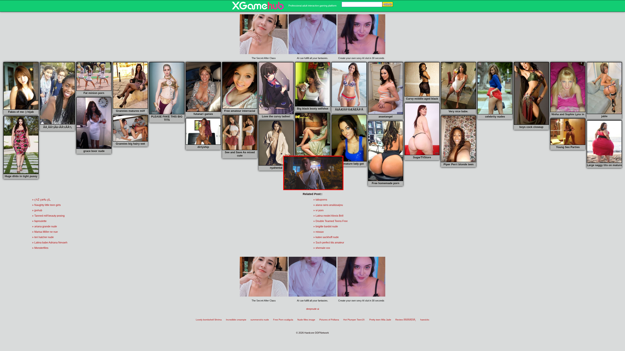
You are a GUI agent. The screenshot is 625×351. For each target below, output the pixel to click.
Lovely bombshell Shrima (209, 319)
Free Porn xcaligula (283, 319)
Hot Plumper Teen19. (354, 319)
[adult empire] (258, 8)
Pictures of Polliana (329, 319)
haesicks (424, 319)
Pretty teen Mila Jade (380, 319)
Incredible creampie (236, 319)
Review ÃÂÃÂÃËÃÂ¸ (405, 319)
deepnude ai (312, 308)
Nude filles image (306, 319)
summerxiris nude (259, 319)
